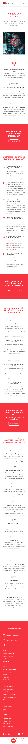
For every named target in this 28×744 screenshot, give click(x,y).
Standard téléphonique (8, 653)
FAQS (4, 709)
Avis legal (5, 714)
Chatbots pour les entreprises (10, 669)
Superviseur (6, 677)
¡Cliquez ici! (14, 141)
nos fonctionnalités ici (11, 249)
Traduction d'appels (7, 672)
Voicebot (5, 674)
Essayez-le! (14, 423)
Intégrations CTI (7, 664)
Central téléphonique (8, 686)
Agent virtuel (6, 658)
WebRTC (5, 666)
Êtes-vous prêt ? (14, 291)
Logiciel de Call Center (8, 656)
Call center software (8, 689)
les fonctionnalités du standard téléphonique (13, 241)
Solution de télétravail (8, 691)
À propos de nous (7, 706)
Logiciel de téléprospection (9, 697)
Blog (4, 711)
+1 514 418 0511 (7, 723)
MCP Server (6, 699)
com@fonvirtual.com (8, 726)
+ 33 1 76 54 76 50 (7, 721)
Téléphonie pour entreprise (9, 694)
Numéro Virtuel (6, 679)
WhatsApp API (6, 661)
